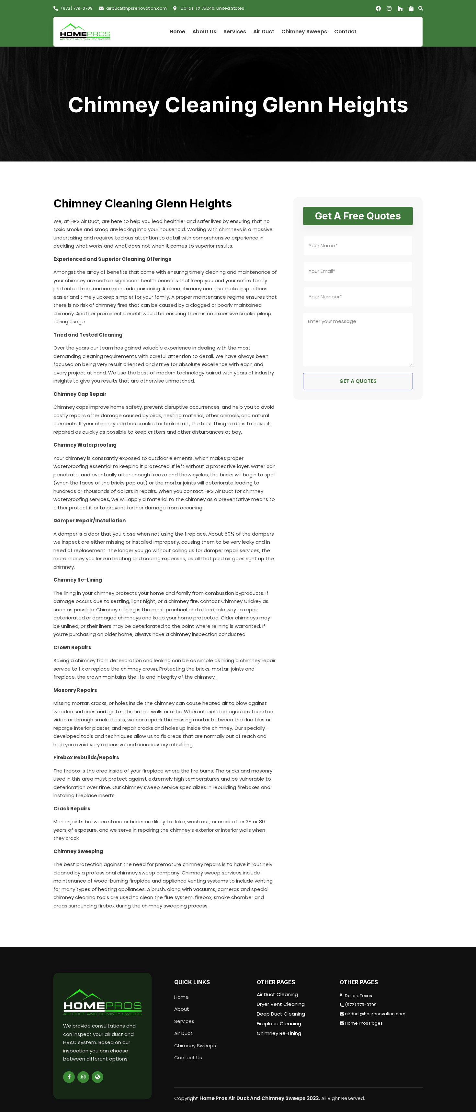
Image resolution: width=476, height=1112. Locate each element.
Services (234, 31)
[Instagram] (389, 8)
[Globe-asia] (97, 1077)
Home (177, 31)
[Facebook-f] (69, 1077)
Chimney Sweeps (304, 31)
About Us (204, 31)
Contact (345, 31)
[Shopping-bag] (411, 8)
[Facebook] (378, 8)
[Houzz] (400, 8)
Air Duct (263, 31)
